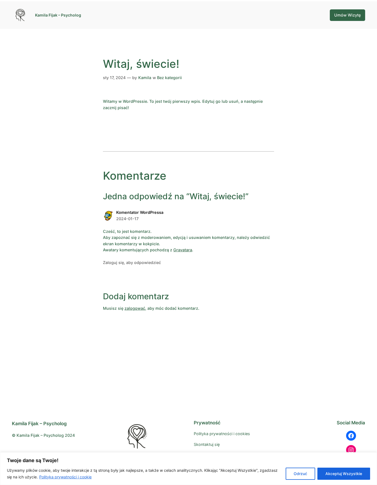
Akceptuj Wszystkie (343, 473)
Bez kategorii (169, 77)
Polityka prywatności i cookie (65, 477)
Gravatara (182, 249)
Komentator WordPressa (139, 212)
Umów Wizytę (347, 15)
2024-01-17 (127, 218)
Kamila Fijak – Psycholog (58, 15)
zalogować (134, 308)
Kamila (144, 77)
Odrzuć (300, 473)
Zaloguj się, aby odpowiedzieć (132, 262)
